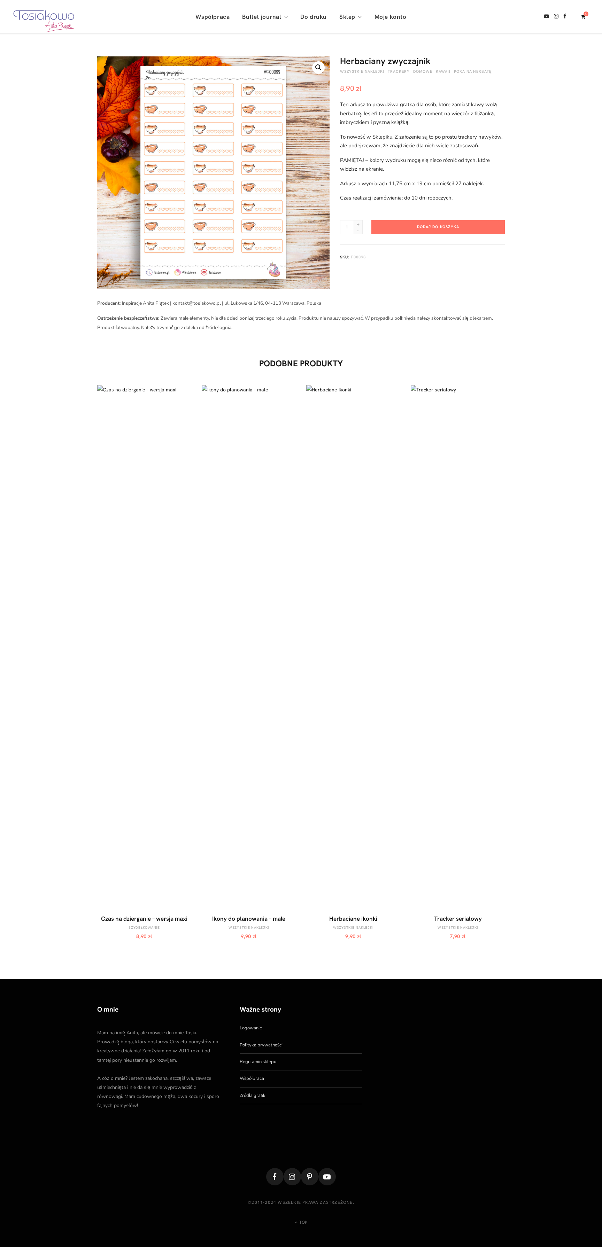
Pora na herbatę (473, 71)
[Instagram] (292, 1176)
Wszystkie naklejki (362, 71)
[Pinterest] (309, 1176)
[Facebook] (275, 1176)
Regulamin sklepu (258, 1062)
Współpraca (212, 17)
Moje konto (391, 17)
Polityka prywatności (261, 1045)
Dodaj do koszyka (438, 226)
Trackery (399, 71)
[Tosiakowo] (43, 16)
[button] (318, 67)
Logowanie (251, 1028)
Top (302, 1222)
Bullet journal (261, 17)
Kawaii (443, 71)
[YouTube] (327, 1176)
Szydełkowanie (144, 927)
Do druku (313, 17)
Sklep (347, 17)
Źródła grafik (252, 1095)
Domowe (422, 71)
